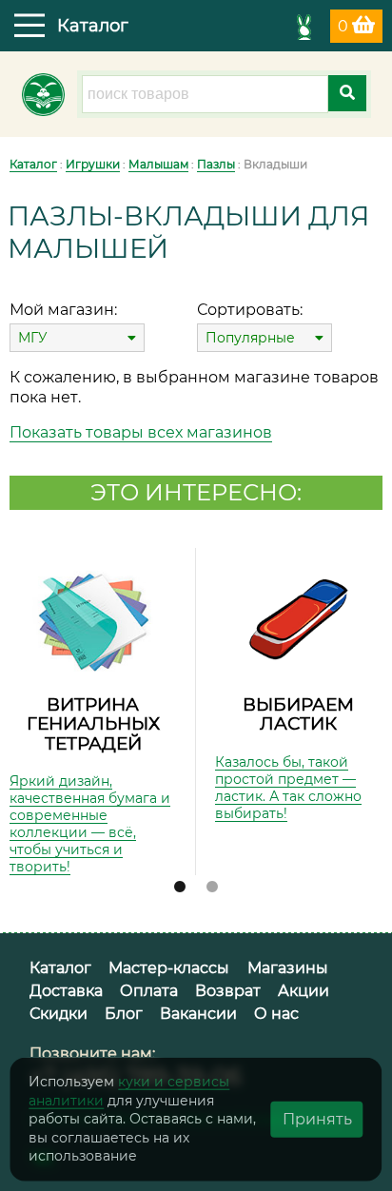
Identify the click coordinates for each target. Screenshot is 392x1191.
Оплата (149, 991)
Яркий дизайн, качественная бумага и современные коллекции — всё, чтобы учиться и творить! (90, 823)
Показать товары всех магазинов (141, 432)
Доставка (66, 991)
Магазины (287, 968)
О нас (276, 1014)
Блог (124, 1014)
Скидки (58, 1014)
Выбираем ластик (298, 714)
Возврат (228, 991)
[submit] (347, 93)
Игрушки (93, 164)
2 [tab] (212, 887)
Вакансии (198, 1014)
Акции (303, 991)
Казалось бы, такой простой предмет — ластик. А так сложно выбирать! (288, 787)
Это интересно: (196, 492)
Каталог (33, 164)
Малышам (158, 164)
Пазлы (216, 164)
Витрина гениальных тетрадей (93, 723)
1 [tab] (179, 887)
